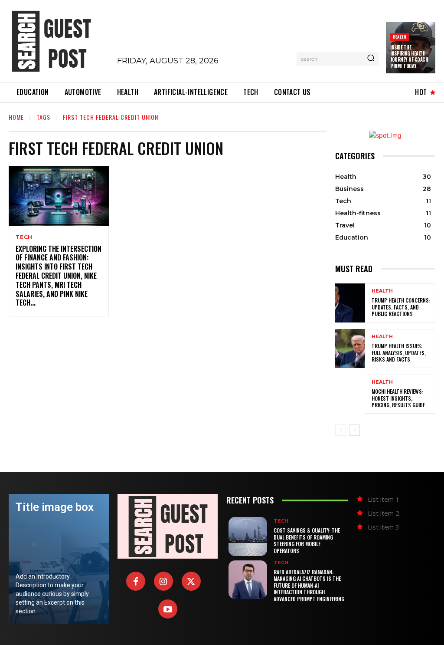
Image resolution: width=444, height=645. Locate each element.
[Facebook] (135, 581)
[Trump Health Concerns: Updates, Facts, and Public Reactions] (350, 302)
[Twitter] (191, 581)
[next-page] (354, 430)
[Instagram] (163, 581)
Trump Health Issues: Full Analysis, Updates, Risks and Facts (399, 352)
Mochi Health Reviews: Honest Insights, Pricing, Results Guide (398, 398)
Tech (24, 237)
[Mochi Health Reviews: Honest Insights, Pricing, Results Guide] (350, 394)
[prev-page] (340, 430)
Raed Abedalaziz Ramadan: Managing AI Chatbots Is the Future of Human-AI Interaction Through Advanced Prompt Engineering (309, 585)
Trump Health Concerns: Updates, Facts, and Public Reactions (401, 306)
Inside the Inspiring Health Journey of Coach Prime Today (409, 56)
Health (399, 36)
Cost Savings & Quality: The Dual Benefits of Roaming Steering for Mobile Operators (307, 540)
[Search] (370, 59)
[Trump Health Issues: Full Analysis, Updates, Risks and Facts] (350, 348)
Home (16, 117)
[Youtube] (167, 609)
